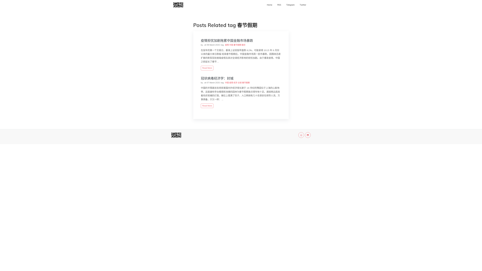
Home (269, 5)
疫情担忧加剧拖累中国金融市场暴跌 (227, 41)
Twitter (303, 5)
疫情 (227, 45)
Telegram (290, 5)
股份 (243, 45)
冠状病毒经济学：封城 (217, 78)
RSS (279, 5)
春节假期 (237, 45)
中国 (231, 45)
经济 (235, 82)
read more (207, 68)
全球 (240, 82)
